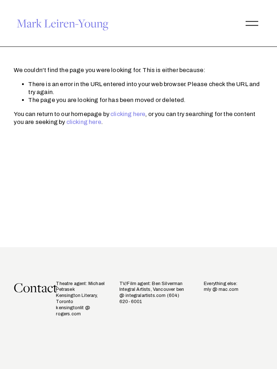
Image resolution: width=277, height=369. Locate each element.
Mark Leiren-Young (62, 23)
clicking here (127, 114)
